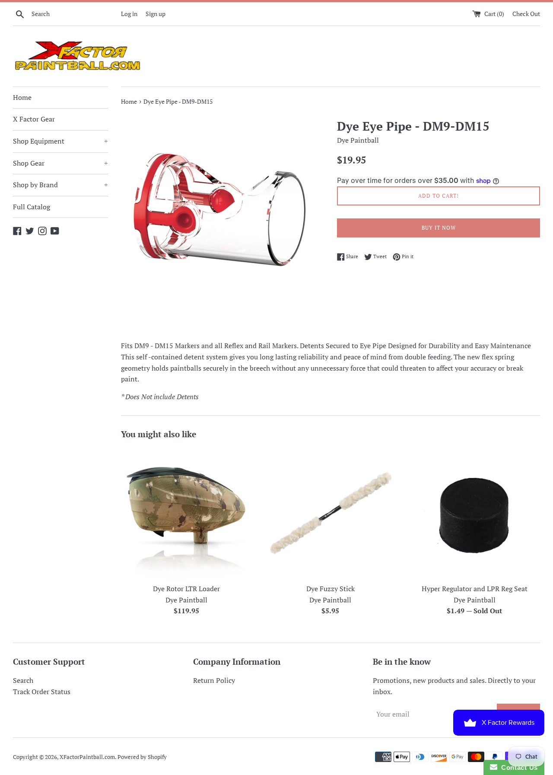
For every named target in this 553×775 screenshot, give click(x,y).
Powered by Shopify (142, 757)
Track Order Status (41, 691)
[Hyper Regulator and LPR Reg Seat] (474, 513)
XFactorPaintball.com (87, 757)
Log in (129, 14)
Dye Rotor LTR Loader (186, 588)
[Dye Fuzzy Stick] (330, 513)
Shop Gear (60, 163)
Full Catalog (31, 206)
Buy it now (439, 227)
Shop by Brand (60, 184)
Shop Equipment (60, 141)
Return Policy (214, 680)
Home (22, 97)
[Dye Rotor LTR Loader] (186, 513)
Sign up (155, 14)
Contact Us (517, 767)
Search (23, 680)
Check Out (526, 14)
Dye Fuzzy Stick (330, 588)
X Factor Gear (34, 119)
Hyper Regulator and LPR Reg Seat (475, 588)
